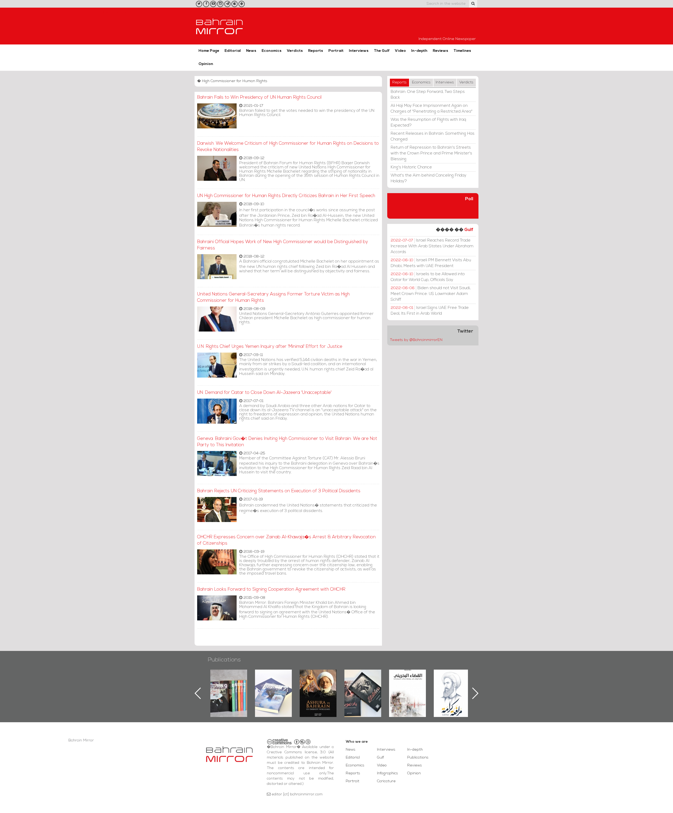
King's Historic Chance (411, 167)
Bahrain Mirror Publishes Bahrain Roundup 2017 (229, 684)
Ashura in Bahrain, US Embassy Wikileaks (273, 684)
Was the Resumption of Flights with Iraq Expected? (428, 123)
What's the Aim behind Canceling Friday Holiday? (428, 178)
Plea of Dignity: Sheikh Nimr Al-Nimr (407, 681)
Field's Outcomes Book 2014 (452, 678)
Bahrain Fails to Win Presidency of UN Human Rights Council (259, 97)
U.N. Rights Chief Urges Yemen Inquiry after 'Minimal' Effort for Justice (269, 346)
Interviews (359, 51)
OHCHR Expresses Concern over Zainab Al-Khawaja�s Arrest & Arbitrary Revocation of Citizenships (286, 540)
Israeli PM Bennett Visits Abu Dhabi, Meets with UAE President (431, 263)
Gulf (468, 230)
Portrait (336, 51)
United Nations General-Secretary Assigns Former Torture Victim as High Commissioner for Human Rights (273, 297)
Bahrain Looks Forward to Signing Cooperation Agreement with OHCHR (271, 589)
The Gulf (382, 51)
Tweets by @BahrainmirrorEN (416, 340)
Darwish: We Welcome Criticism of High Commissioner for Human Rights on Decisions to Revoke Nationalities (288, 146)
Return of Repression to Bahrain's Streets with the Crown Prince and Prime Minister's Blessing (431, 153)
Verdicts (295, 51)
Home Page (208, 51)
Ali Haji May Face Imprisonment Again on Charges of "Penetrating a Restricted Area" (431, 109)
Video (400, 51)
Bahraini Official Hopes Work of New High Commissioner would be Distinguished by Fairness (282, 245)
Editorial (233, 51)
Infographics (387, 773)
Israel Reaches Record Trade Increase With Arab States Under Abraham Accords (432, 246)
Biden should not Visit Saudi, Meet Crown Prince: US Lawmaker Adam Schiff (431, 294)
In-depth (419, 51)
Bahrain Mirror (219, 26)
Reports (315, 51)
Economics (272, 51)
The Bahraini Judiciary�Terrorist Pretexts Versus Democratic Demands (363, 688)
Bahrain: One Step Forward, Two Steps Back (428, 95)
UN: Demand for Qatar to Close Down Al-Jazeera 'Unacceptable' (264, 392)
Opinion (205, 64)
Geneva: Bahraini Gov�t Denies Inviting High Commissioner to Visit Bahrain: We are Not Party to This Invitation (287, 441)
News (251, 51)
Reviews (440, 51)
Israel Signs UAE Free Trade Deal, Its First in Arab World (430, 311)
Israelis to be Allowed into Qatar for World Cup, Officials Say (428, 277)
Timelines (462, 51)
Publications (224, 660)
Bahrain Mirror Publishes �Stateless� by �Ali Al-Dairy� (318, 684)
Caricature (386, 781)
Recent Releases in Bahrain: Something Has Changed (433, 137)
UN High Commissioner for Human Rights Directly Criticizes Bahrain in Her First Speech (286, 196)
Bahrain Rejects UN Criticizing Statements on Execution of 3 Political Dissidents (278, 491)
